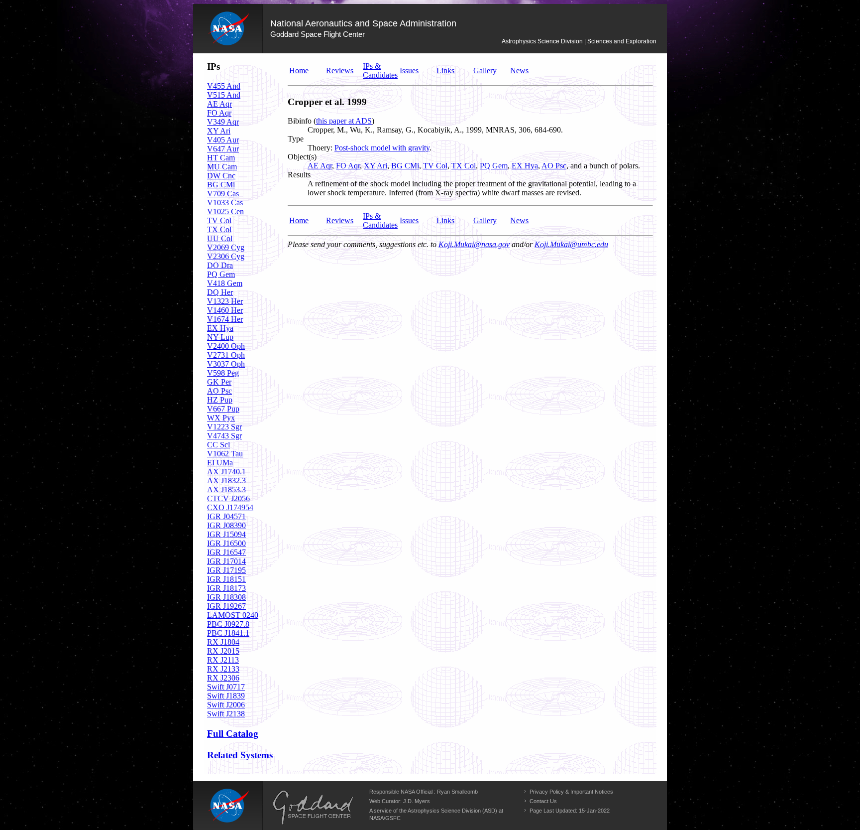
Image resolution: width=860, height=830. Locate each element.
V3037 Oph (226, 364)
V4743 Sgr (224, 435)
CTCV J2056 (228, 498)
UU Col (219, 238)
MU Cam (222, 166)
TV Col (219, 220)
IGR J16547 (226, 552)
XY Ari (218, 131)
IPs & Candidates (380, 70)
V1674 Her (225, 319)
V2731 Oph (226, 355)
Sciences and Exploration (621, 41)
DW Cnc (221, 175)
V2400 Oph (226, 346)
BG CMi (221, 184)
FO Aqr (219, 113)
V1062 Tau (225, 453)
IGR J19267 (226, 606)
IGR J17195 (226, 570)
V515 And (223, 95)
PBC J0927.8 (228, 624)
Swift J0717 (226, 687)
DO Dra (220, 265)
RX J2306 (223, 678)
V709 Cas (223, 193)
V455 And (223, 86)
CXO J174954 (230, 507)
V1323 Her (225, 301)
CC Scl (218, 444)
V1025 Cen (225, 211)
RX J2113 (223, 660)
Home (299, 70)
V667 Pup (223, 409)
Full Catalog (232, 733)
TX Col (219, 229)
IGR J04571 (226, 516)
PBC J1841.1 (228, 633)
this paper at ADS (344, 121)
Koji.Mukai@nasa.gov (474, 244)
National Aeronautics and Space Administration (363, 23)
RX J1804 (223, 642)
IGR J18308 (226, 597)
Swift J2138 (226, 713)
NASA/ (377, 818)
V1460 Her (225, 310)
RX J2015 (223, 651)
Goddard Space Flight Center (317, 34)
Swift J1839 (226, 696)
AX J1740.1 (226, 471)
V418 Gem (224, 283)
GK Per (219, 382)
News (519, 70)
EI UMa (220, 462)
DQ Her (220, 292)
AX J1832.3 (226, 480)
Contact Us (543, 801)
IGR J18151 (226, 579)
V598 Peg (223, 373)
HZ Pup (219, 400)
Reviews (339, 70)
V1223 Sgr (224, 426)
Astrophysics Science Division (542, 41)
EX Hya (220, 328)
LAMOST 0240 (232, 615)
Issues (409, 70)
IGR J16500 (226, 543)
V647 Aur (223, 148)
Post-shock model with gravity (382, 147)
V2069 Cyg (225, 247)
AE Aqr (219, 104)
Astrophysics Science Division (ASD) (452, 811)
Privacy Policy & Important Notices (571, 792)
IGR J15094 (226, 534)
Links (445, 70)
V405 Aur (223, 140)
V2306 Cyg (225, 256)
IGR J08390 (226, 525)
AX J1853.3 (226, 489)
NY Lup (220, 337)
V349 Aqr (223, 122)
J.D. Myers (416, 801)
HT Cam (221, 157)
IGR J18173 (226, 588)
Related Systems (240, 755)
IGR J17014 (226, 561)
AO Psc (219, 391)
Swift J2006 (226, 704)
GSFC (393, 818)
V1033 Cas (225, 202)
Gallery (485, 70)
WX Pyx (221, 418)
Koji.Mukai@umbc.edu (571, 244)
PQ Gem (221, 274)
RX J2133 (223, 669)
